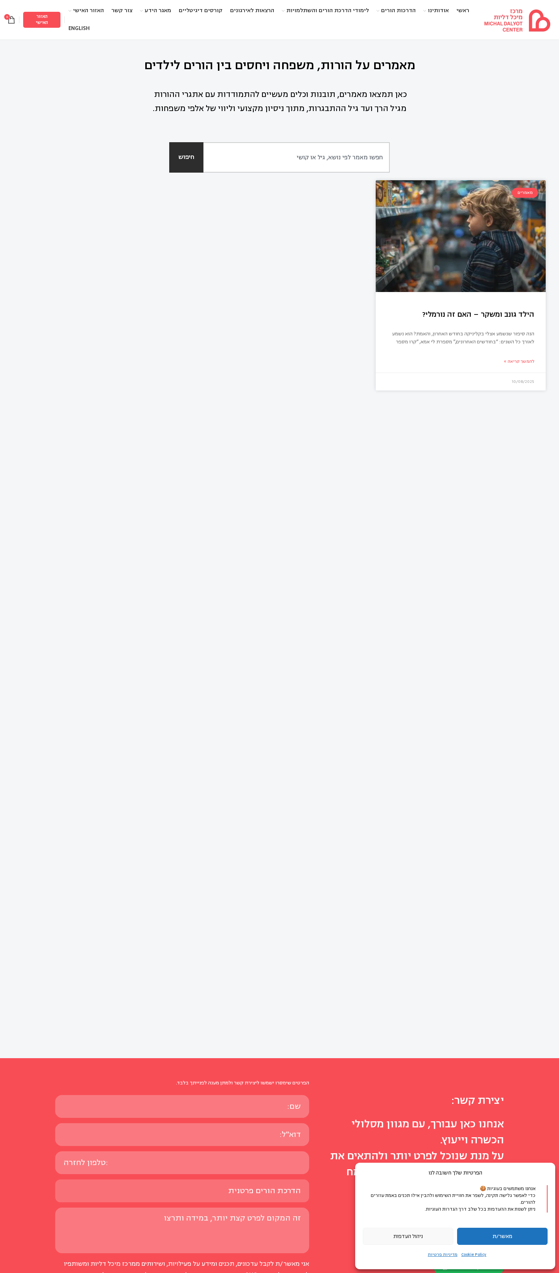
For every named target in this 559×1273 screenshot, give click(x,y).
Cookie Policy (473, 1254)
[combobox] (288, 157)
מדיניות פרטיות (442, 1254)
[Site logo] (517, 19)
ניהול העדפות (408, 1236)
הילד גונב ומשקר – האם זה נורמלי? (478, 314)
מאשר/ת (502, 1236)
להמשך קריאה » (519, 361)
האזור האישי (42, 19)
